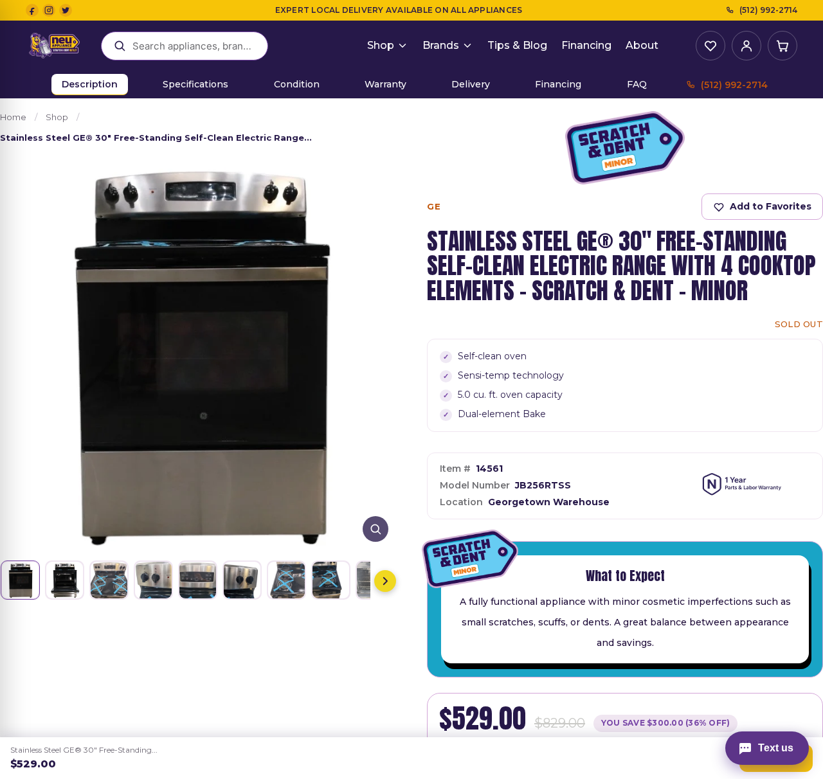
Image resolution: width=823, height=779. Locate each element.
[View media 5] (197, 580)
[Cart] (782, 45)
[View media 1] (20, 580)
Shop (380, 45)
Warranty (385, 84)
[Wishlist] (710, 45)
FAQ (637, 84)
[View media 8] (330, 580)
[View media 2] (64, 580)
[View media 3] (109, 580)
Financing (586, 45)
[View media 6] (242, 580)
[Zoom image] (375, 529)
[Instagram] (48, 10)
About (642, 45)
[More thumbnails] (385, 581)
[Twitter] (65, 10)
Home (13, 117)
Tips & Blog (517, 45)
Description (90, 84)
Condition (297, 84)
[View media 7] (286, 580)
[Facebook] (32, 10)
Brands (440, 45)
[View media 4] (153, 580)
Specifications (195, 84)
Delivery (470, 84)
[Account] (746, 45)
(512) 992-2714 (768, 10)
